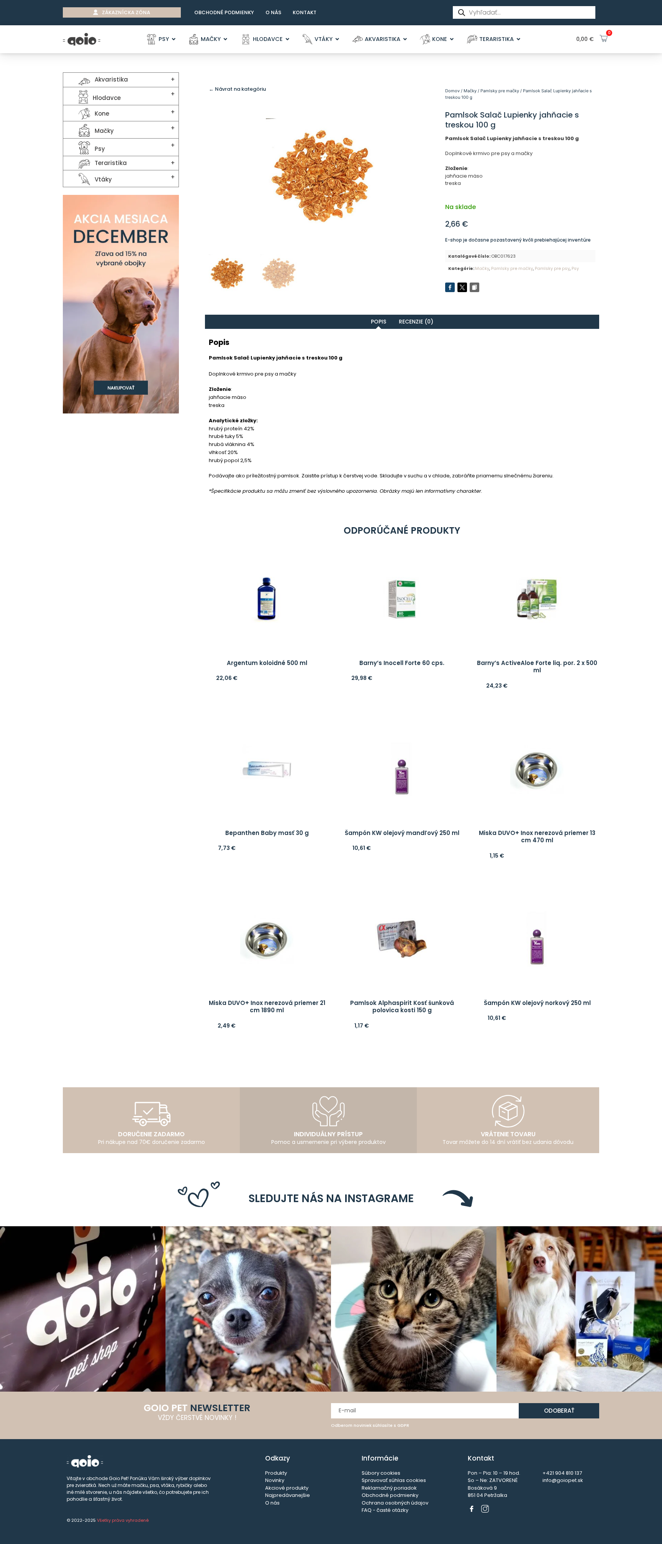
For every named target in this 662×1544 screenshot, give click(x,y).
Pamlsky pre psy (552, 268)
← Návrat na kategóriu (237, 89)
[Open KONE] (452, 39)
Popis (378, 321)
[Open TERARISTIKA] (518, 39)
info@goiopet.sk (562, 1480)
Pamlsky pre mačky (499, 90)
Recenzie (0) (416, 321)
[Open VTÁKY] (337, 39)
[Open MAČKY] (225, 39)
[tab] (378, 321)
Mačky (470, 90)
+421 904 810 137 (562, 1473)
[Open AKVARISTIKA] (405, 39)
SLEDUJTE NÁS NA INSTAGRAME (331, 1198)
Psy (575, 268)
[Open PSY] (174, 39)
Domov (452, 90)
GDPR (403, 1425)
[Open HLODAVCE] (287, 39)
